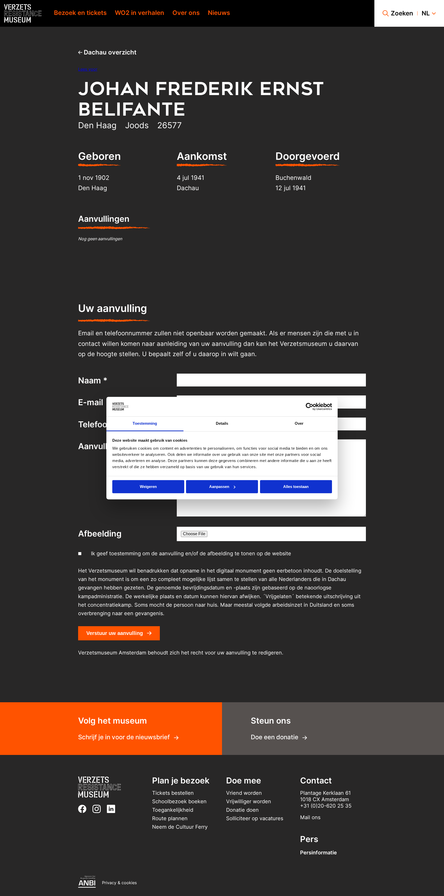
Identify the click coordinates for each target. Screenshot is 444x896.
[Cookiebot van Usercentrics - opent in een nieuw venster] (309, 406)
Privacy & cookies (119, 882)
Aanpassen (219, 486)
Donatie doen (242, 810)
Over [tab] (299, 423)
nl (426, 13)
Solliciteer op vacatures (254, 818)
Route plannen (170, 818)
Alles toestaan (296, 486)
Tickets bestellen (173, 793)
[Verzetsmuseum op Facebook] (84, 809)
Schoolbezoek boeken (179, 801)
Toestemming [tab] (145, 423)
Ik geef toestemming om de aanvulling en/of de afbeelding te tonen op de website (191, 553)
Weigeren (148, 486)
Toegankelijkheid (172, 810)
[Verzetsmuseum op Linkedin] (113, 809)
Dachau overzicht (109, 52)
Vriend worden (244, 793)
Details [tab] (222, 423)
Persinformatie (318, 852)
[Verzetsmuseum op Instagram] (98, 809)
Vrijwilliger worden (248, 801)
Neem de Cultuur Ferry (180, 827)
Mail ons (310, 817)
